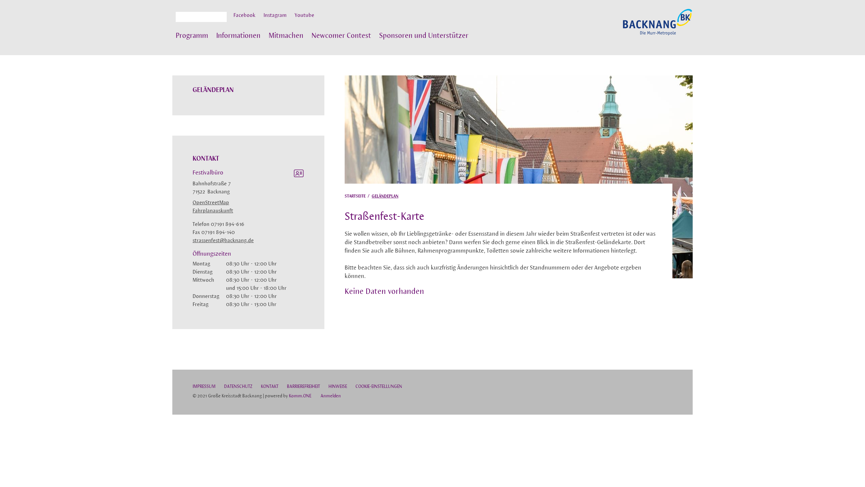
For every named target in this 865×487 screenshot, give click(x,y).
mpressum (204, 386)
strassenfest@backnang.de (223, 241)
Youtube (304, 15)
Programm (192, 36)
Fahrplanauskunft (213, 211)
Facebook (244, 15)
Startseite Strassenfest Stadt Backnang (657, 25)
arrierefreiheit (303, 386)
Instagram (275, 15)
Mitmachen (286, 36)
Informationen (238, 36)
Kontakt (269, 386)
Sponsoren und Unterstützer (423, 36)
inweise (337, 386)
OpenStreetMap (211, 203)
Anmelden (331, 396)
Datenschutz (238, 386)
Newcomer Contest (341, 36)
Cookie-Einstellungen (378, 386)
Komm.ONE (300, 396)
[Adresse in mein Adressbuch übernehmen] (298, 174)
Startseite (355, 196)
